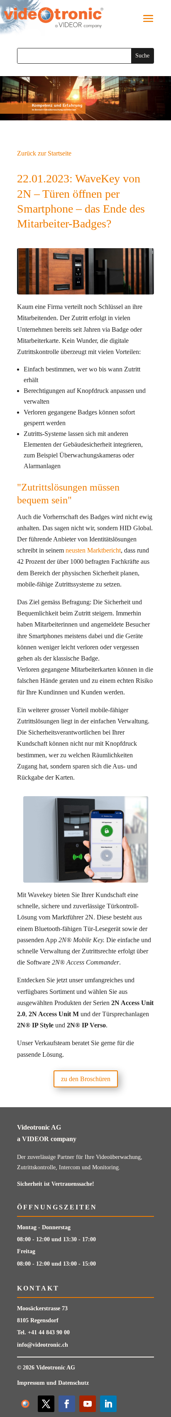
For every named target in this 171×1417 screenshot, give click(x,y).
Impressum (31, 1383)
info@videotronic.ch (42, 1345)
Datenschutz (73, 1383)
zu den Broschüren (85, 1078)
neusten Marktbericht (93, 550)
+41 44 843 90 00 (49, 1332)
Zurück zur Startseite (44, 153)
